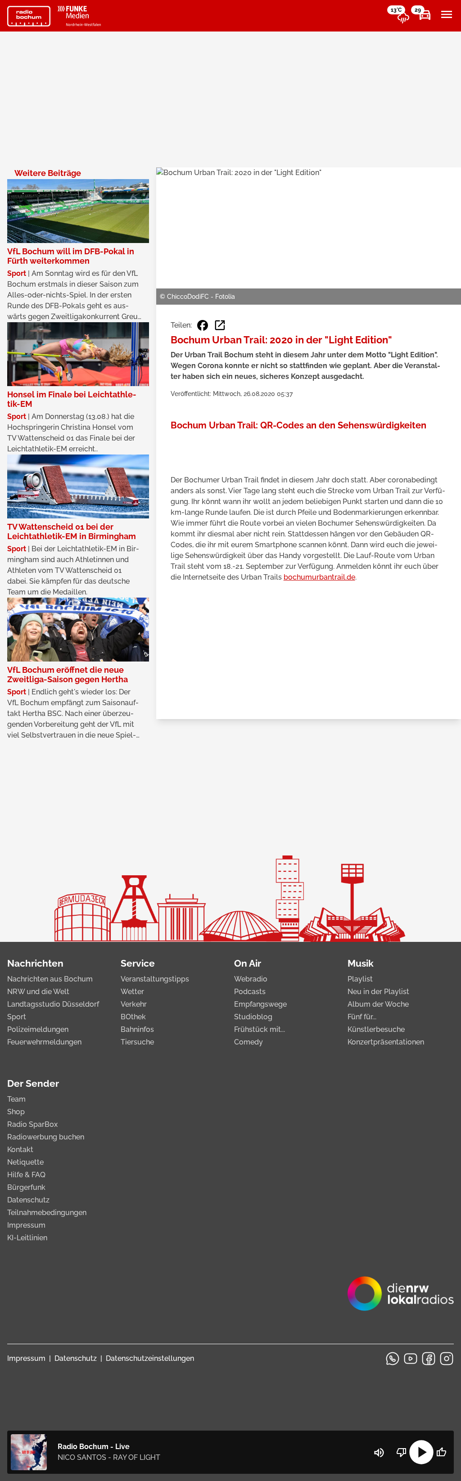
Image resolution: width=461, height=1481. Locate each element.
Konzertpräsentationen (386, 1042)
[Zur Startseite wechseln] (28, 16)
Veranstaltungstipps (155, 979)
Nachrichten (35, 963)
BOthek (133, 1017)
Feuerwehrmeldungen (44, 1042)
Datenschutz (28, 1200)
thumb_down (401, 1452)
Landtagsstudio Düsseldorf (53, 1004)
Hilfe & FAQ (26, 1174)
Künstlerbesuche (376, 1029)
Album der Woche (378, 1004)
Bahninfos (137, 1029)
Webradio (250, 979)
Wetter (132, 991)
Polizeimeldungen (37, 1029)
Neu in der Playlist (378, 991)
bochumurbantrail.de (319, 577)
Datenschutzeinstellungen (150, 1358)
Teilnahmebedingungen (46, 1212)
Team (16, 1099)
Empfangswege (260, 1004)
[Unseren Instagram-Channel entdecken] (446, 1358)
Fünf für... (362, 1017)
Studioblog (253, 1017)
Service (138, 963)
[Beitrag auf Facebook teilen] (202, 325)
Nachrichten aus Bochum (50, 979)
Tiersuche (137, 1042)
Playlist (360, 979)
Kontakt (20, 1149)
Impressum (26, 1225)
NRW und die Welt (38, 991)
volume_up (379, 1452)
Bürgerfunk (26, 1187)
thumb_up (441, 1452)
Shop (16, 1111)
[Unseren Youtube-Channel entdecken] (410, 1358)
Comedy (248, 1042)
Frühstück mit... (259, 1029)
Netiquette (25, 1162)
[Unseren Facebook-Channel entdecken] (428, 1358)
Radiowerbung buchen (45, 1137)
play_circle (421, 1452)
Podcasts (250, 991)
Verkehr (134, 1004)
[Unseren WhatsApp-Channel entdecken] (392, 1358)
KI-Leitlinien (27, 1237)
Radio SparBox (32, 1124)
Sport (16, 1017)
